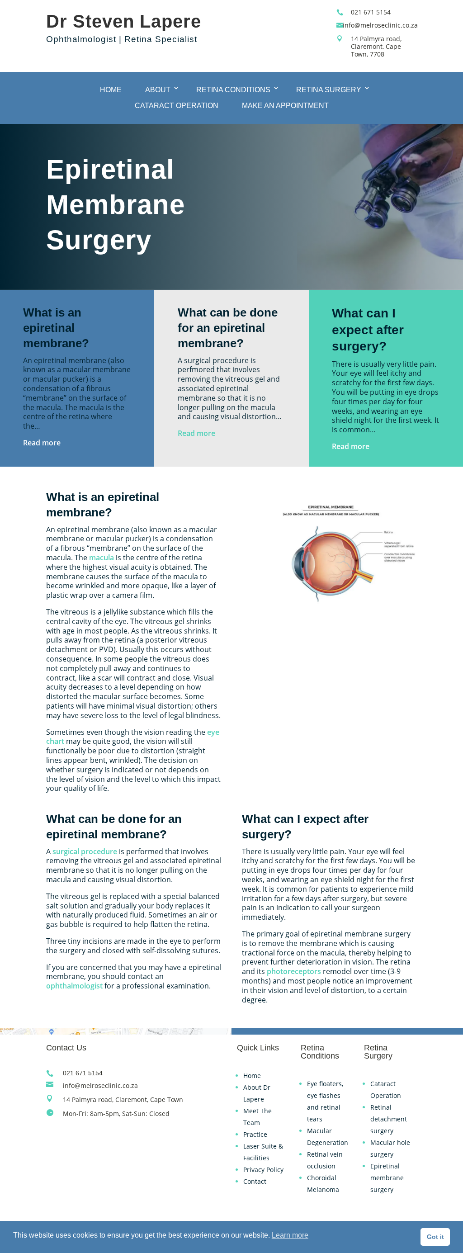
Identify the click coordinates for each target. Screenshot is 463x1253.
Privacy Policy (263, 1169)
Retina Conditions (233, 90)
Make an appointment (285, 105)
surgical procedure (84, 851)
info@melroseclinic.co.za (380, 25)
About (157, 90)
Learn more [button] (290, 1235)
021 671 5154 (371, 12)
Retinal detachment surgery (388, 1119)
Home (111, 90)
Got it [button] (435, 1236)
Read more (42, 443)
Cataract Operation (176, 105)
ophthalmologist (74, 986)
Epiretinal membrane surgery (387, 1178)
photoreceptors (294, 971)
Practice (255, 1134)
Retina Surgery (328, 90)
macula (101, 558)
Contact (254, 1181)
